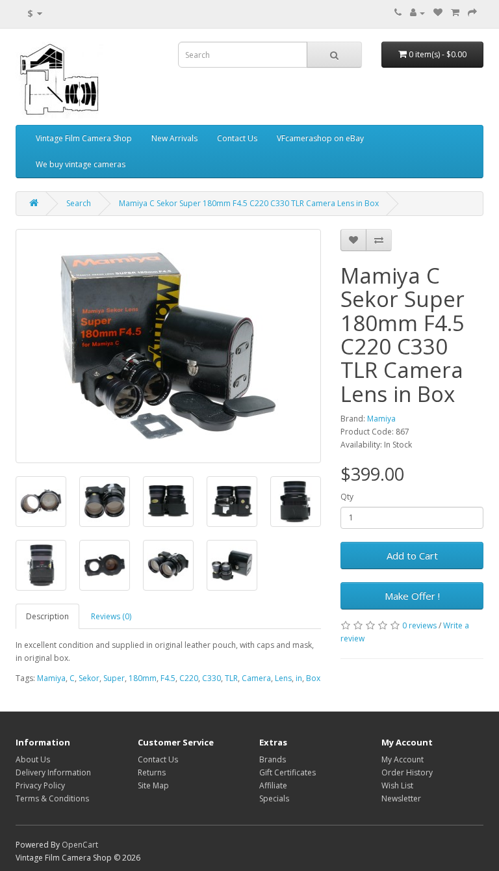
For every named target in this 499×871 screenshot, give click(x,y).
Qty (346, 496)
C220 (188, 678)
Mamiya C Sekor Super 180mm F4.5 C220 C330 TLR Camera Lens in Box (249, 203)
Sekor (89, 678)
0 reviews (419, 625)
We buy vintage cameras (80, 164)
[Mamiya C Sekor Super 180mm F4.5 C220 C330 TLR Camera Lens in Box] (168, 346)
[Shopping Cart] (455, 12)
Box (313, 678)
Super (114, 678)
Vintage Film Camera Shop (84, 138)
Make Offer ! (412, 595)
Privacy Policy (40, 785)
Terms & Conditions (52, 798)
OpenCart (80, 844)
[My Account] (417, 12)
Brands (272, 759)
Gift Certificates (287, 772)
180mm (143, 678)
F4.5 (167, 678)
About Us (33, 759)
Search (78, 203)
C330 (211, 678)
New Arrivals (174, 138)
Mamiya (381, 418)
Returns (152, 772)
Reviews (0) (111, 616)
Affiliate (273, 785)
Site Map (153, 785)
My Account (402, 759)
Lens (283, 678)
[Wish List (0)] (437, 12)
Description (47, 616)
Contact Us (237, 138)
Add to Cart (412, 555)
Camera (256, 678)
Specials (274, 798)
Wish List (397, 785)
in (299, 678)
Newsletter (401, 798)
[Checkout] (472, 12)
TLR (231, 678)
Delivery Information (53, 772)
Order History (407, 772)
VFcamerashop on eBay (320, 138)
